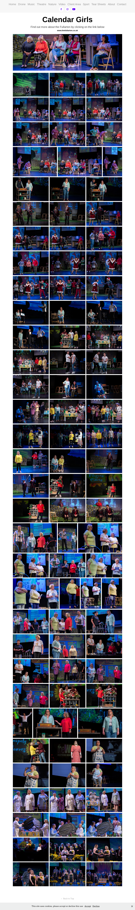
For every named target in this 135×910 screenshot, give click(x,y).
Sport (86, 4)
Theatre (41, 4)
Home (12, 4)
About (111, 4)
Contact (121, 4)
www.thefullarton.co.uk (67, 30)
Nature (52, 4)
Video (62, 4)
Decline (96, 906)
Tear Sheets (98, 4)
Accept (88, 906)
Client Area (74, 4)
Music (31, 4)
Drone (22, 4)
